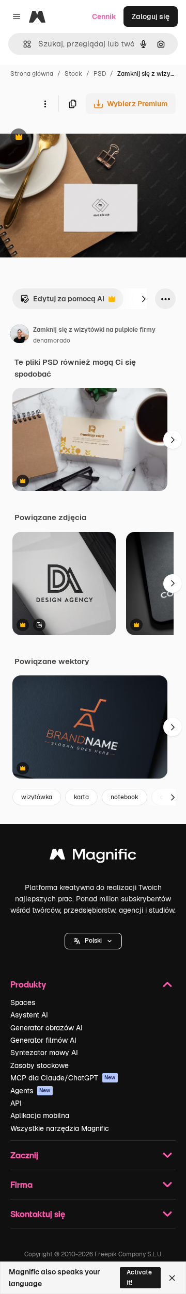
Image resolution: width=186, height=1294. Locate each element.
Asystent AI (29, 1015)
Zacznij (24, 1155)
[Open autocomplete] (23, 44)
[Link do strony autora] (19, 335)
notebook (124, 797)
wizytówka (36, 797)
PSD (100, 74)
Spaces (22, 1002)
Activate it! (139, 1277)
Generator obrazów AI (46, 1027)
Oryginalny (71, 138)
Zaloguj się (150, 16)
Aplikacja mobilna (39, 1115)
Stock (73, 74)
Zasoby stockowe (39, 1065)
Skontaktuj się (37, 1213)
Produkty (28, 984)
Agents (30, 1090)
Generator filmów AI (43, 1040)
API (16, 1103)
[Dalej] (143, 298)
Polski (93, 940)
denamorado (51, 340)
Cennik (104, 16)
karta (81, 797)
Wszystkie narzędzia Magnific (59, 1128)
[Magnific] (93, 857)
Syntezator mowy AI (44, 1052)
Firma (21, 1184)
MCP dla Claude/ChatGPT (63, 1077)
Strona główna (31, 74)
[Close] (172, 1278)
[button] (93, 941)
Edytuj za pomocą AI (62, 301)
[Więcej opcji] (45, 103)
